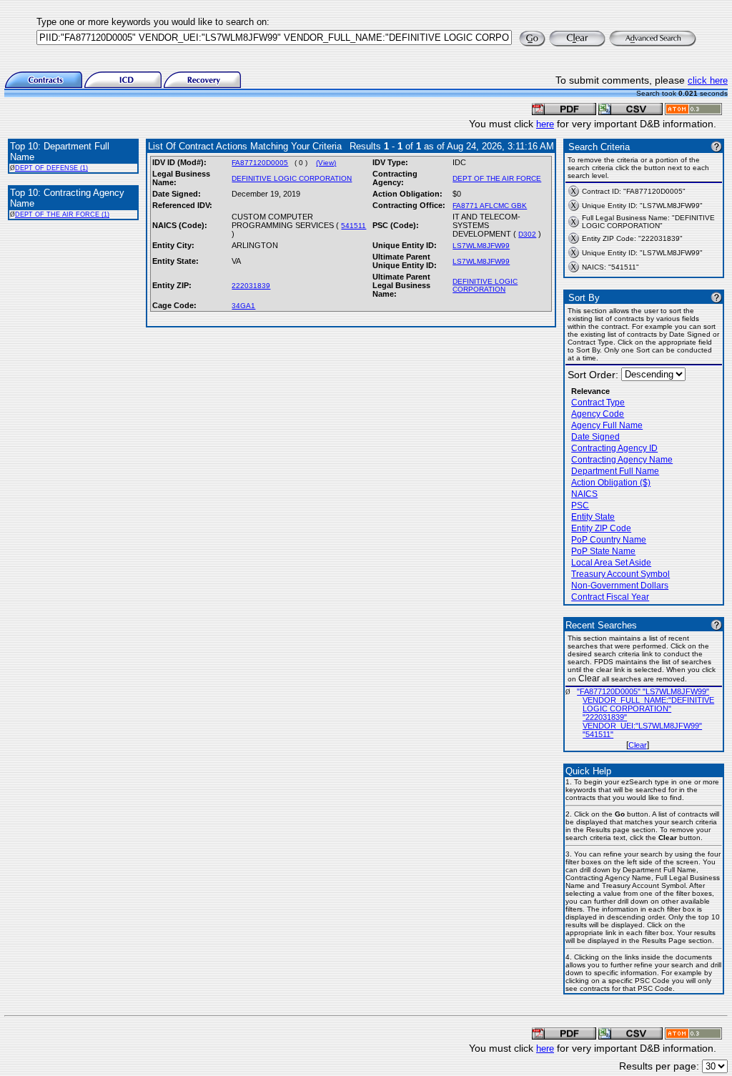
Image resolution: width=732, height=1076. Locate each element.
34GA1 (243, 306)
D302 (527, 234)
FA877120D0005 (260, 163)
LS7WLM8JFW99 (481, 246)
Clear (637, 745)
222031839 (251, 286)
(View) (326, 163)
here (545, 124)
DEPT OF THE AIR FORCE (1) (62, 214)
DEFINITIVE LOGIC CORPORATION (292, 178)
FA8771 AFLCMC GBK (489, 205)
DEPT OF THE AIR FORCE (496, 178)
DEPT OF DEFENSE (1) (51, 168)
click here (708, 80)
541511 (353, 225)
